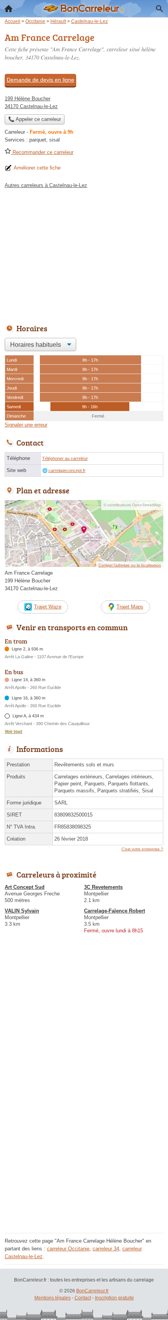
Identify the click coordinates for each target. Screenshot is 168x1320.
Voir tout (13, 731)
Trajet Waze (47, 607)
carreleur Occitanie (68, 1249)
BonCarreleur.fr (92, 1291)
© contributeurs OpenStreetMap (132, 505)
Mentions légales (52, 1298)
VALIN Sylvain (22, 911)
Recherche (159, 8)
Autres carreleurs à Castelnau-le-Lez (46, 185)
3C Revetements (103, 887)
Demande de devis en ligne (40, 80)
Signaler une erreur (26, 425)
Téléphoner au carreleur (65, 458)
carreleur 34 (106, 1249)
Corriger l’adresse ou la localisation (129, 565)
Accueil (8, 8)
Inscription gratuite (114, 1298)
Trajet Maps (129, 607)
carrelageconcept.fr (67, 470)
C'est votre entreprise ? (142, 849)
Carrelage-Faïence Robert (114, 911)
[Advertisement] (84, 1147)
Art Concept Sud (25, 887)
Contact (83, 1298)
